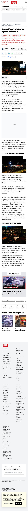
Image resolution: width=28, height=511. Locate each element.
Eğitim (13, 9)
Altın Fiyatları (6, 372)
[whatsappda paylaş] (12, 53)
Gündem (5, 7)
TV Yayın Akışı (19, 375)
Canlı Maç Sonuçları (5, 411)
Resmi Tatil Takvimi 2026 (7, 459)
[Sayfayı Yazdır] (18, 53)
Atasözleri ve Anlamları (6, 427)
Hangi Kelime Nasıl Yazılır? (20, 410)
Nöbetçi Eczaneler (20, 357)
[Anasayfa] (5, 345)
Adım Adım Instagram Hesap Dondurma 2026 (7, 451)
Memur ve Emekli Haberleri (7, 369)
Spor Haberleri (6, 359)
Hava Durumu (19, 369)
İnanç (23, 9)
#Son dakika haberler (8, 301)
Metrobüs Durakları (20, 414)
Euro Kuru (5, 375)
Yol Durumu (18, 371)
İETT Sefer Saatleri (7, 437)
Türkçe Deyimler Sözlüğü (6, 430)
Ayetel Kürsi (5, 387)
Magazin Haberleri (7, 357)
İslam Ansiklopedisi (20, 398)
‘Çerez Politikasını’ (18, 499)
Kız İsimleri (18, 421)
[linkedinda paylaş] (9, 53)
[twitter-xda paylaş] (6, 53)
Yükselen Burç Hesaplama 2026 (7, 442)
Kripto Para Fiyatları (7, 377)
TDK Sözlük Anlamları (18, 387)
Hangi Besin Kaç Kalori (20, 403)
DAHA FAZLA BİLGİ (8, 503)
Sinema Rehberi (19, 373)
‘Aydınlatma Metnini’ (8, 500)
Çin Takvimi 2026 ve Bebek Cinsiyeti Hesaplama (7, 434)
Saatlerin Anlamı (7, 388)
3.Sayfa (8, 9)
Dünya (18, 7)
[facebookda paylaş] (3, 53)
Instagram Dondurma (18, 377)
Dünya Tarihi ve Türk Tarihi (19, 395)
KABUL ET (18, 503)
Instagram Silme (20, 380)
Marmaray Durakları (18, 417)
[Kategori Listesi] (26, 2)
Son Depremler (19, 367)
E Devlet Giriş (19, 362)
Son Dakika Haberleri (5, 349)
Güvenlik (18, 9)
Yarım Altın (5, 399)
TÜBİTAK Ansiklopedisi (19, 400)
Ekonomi (12, 7)
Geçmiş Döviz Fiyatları (6, 447)
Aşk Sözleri (5, 390)
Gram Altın (5, 395)
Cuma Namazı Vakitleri (19, 354)
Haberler (3, 24)
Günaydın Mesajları (5, 393)
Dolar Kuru (5, 373)
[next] (25, 323)
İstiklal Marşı (19, 358)
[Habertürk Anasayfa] (14, 2)
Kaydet (20, 472)
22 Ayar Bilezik (6, 405)
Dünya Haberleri (6, 361)
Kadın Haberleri (6, 365)
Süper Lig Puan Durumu (6, 414)
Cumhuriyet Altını (7, 403)
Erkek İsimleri (19, 419)
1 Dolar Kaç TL (6, 407)
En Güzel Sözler (19, 412)
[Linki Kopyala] (21, 53)
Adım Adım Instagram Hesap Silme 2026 (7, 456)
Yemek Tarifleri (6, 385)
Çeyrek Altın (5, 397)
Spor (22, 7)
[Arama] (2, 2)
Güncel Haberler (6, 355)
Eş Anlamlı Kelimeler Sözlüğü (20, 407)
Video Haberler (19, 385)
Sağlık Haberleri (6, 363)
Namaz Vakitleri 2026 (19, 351)
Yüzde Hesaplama (7, 445)
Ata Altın (5, 401)
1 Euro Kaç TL (6, 408)
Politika (3, 9)
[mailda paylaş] (15, 53)
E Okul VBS (18, 360)
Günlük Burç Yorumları (19, 365)
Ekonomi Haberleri (7, 353)
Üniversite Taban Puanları (20, 390)
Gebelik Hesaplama (5, 439)
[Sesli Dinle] (8, 77)
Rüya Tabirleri (19, 393)
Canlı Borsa (19, 348)
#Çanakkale (20, 301)
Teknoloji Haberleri (7, 367)
